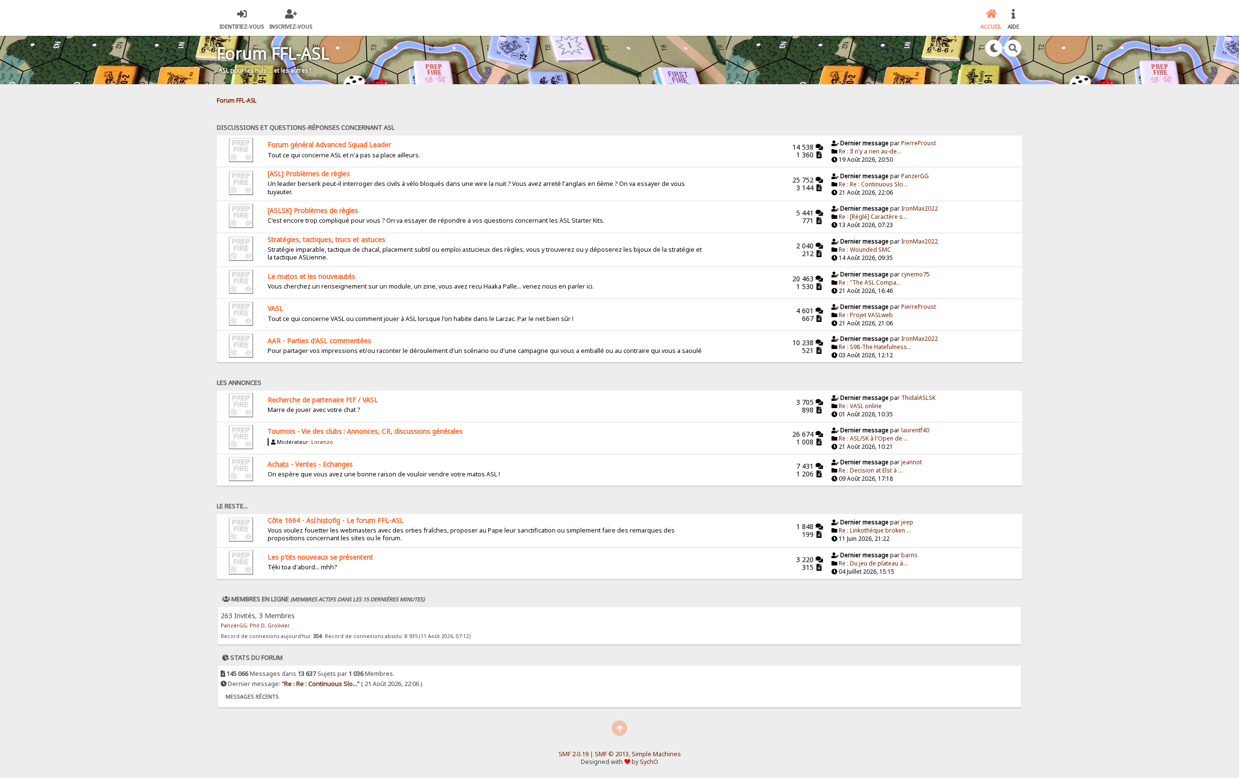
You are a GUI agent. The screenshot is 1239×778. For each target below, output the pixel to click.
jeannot (911, 462)
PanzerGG (915, 176)
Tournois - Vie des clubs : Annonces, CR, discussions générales (365, 431)
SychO (649, 762)
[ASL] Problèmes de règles (309, 173)
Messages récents (252, 696)
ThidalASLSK (918, 398)
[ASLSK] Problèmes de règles (313, 210)
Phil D (257, 625)
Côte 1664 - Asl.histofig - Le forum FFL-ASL (336, 520)
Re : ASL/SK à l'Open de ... (873, 438)
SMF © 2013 (612, 754)
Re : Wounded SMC (865, 249)
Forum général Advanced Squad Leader (329, 144)
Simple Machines (656, 754)
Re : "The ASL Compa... (870, 282)
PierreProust (918, 143)
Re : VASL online (860, 406)
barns (909, 555)
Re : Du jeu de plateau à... (873, 563)
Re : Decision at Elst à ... (871, 470)
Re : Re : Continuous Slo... (873, 184)
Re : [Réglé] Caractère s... (873, 217)
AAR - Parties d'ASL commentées (319, 340)
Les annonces (239, 382)
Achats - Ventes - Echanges (310, 464)
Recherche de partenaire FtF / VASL (323, 399)
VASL (275, 308)
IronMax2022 (919, 208)
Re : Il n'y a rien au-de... (870, 151)
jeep (907, 522)
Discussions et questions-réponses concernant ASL (305, 127)
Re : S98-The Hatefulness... (875, 347)
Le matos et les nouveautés (311, 276)
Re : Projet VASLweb (866, 315)
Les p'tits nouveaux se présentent (320, 557)
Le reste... (232, 506)
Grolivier (279, 625)
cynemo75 (915, 274)
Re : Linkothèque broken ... (875, 530)
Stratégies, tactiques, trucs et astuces (326, 239)
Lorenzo (322, 442)
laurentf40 (915, 430)
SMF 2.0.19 (574, 754)
